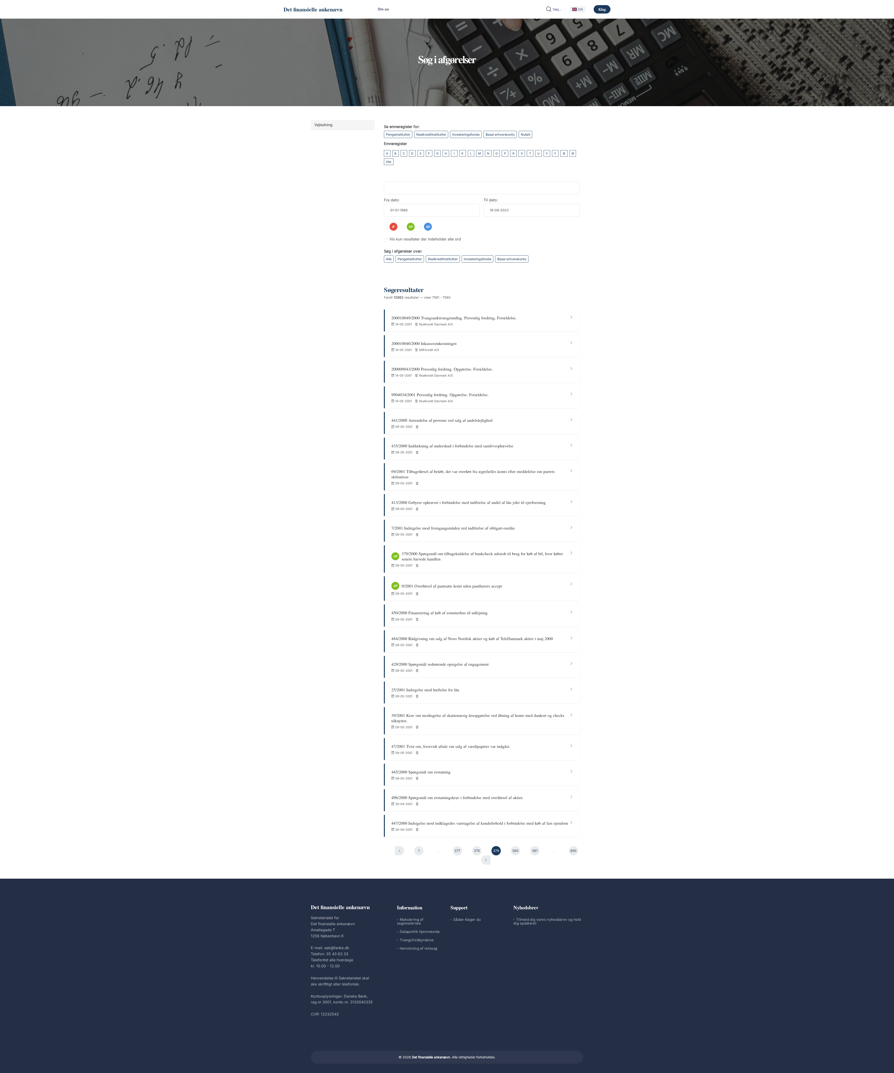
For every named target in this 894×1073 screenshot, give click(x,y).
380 (515, 851)
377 (457, 851)
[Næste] (486, 860)
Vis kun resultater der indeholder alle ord (425, 239)
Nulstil (525, 134)
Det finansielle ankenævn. (431, 1057)
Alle (388, 162)
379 (496, 851)
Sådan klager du (467, 919)
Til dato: (491, 200)
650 (573, 851)
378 (477, 851)
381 (535, 851)
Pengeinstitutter (398, 134)
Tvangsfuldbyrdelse (417, 940)
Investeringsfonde (466, 134)
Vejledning (323, 124)
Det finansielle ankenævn (313, 9)
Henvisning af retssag (418, 948)
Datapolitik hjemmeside (420, 931)
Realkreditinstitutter (431, 134)
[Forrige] (399, 850)
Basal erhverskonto (500, 134)
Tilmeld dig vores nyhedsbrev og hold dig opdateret (547, 921)
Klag (602, 9)
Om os (383, 9)
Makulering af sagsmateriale (410, 921)
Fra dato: (392, 200)
